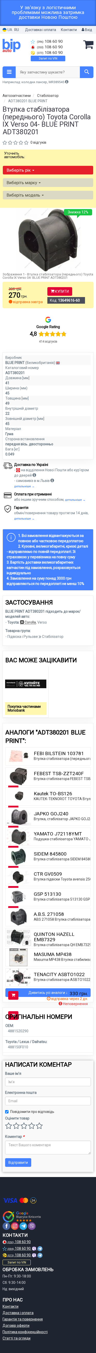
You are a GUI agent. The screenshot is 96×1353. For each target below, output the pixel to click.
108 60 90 (50, 41)
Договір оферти (16, 1325)
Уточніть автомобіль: (14, 155)
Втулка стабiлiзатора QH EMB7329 (62, 945)
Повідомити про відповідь (32, 1112)
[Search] (86, 72)
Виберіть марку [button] (22, 182)
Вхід (88, 30)
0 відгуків (38, 142)
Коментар (14, 1137)
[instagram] (15, 1226)
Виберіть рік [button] (19, 170)
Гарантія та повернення (23, 1319)
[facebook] (6, 1226)
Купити (61, 291)
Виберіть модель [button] (24, 195)
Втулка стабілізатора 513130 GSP (62, 899)
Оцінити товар (17, 1118)
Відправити (18, 1162)
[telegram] (23, 1226)
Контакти (69, 30)
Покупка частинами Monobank (24, 708)
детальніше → (24, 486)
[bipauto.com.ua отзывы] (22, 1216)
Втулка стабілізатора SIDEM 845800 (64, 859)
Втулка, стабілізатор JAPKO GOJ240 (64, 819)
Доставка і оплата (40, 30)
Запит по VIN (48, 58)
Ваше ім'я (13, 1073)
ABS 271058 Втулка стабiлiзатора (62, 919)
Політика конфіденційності (25, 1332)
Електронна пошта (21, 1093)
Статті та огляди (16, 1338)
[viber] (32, 1226)
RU (16, 30)
